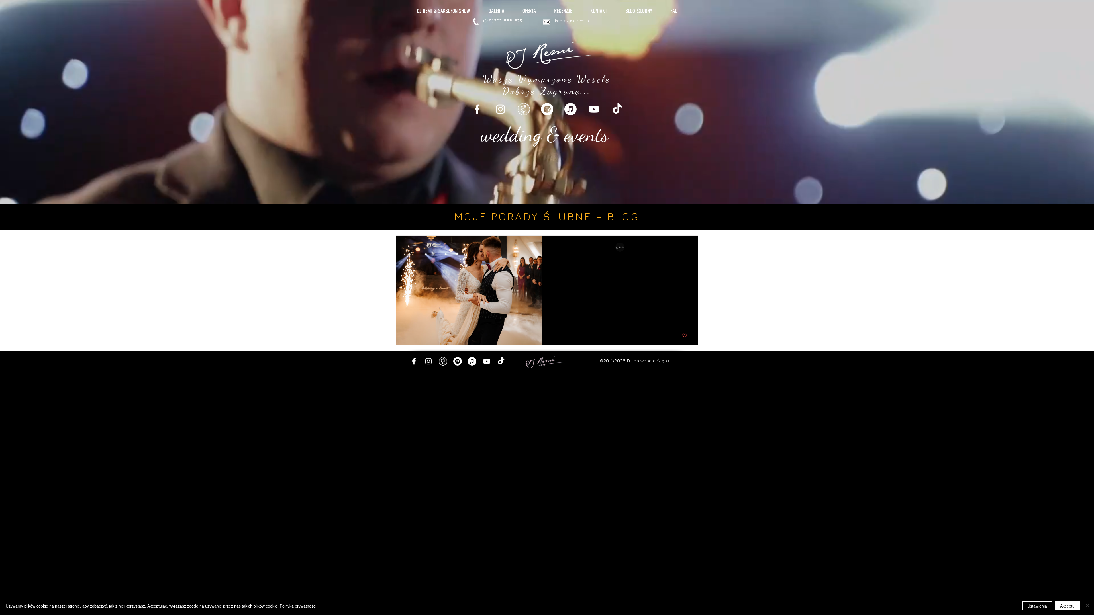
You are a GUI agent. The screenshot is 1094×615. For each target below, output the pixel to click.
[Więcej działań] (686, 247)
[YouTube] (594, 109)
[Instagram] (500, 109)
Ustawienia (1037, 606)
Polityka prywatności (298, 606)
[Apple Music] (570, 109)
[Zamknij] (1087, 605)
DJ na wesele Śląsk (648, 360)
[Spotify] (547, 109)
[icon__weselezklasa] (524, 109)
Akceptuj (1067, 606)
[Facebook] (477, 109)
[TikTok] (617, 109)
